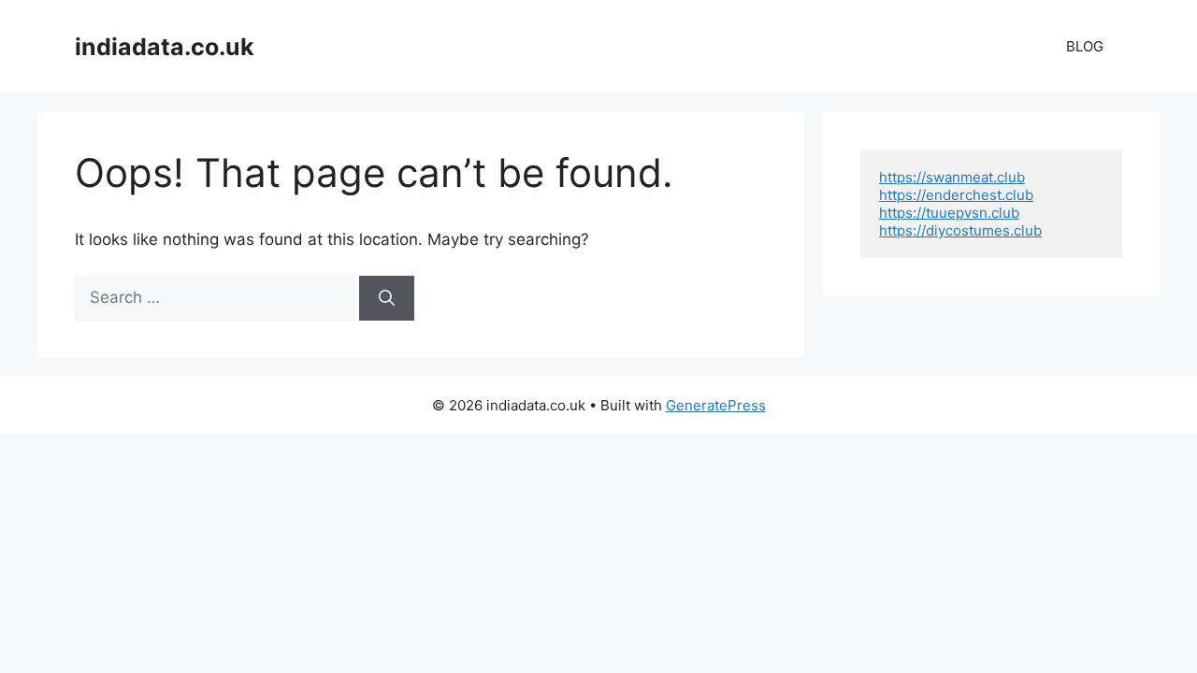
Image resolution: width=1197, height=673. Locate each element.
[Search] (386, 298)
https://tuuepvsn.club (949, 213)
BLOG (1084, 46)
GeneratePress (716, 405)
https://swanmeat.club (952, 177)
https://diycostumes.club (960, 230)
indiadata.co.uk (164, 47)
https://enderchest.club (956, 195)
